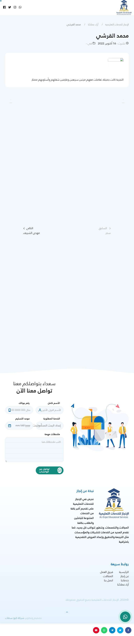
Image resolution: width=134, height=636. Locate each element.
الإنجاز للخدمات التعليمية (117, 24)
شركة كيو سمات (14, 618)
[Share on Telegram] (112, 630)
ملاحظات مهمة (52, 434)
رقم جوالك (24, 403)
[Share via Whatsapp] (104, 630)
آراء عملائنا (93, 24)
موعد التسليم (22, 419)
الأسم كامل (54, 403)
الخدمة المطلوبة (51, 419)
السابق (105, 230)
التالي (31, 230)
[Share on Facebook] (128, 630)
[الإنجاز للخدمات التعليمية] (124, 7)
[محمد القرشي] (116, 65)
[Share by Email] (96, 630)
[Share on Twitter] (120, 630)
